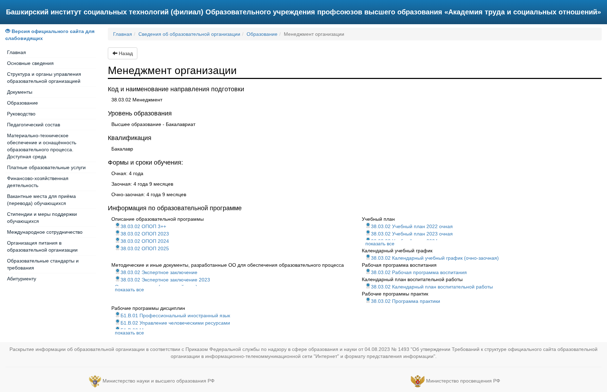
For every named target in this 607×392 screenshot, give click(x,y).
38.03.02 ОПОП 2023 (144, 234)
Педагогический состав (33, 124)
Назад (125, 53)
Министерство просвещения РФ (463, 381)
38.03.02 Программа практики (405, 301)
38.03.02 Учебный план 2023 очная (412, 234)
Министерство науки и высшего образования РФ (159, 381)
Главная (16, 52)
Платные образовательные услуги (46, 167)
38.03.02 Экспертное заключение (158, 272)
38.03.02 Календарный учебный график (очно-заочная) (435, 258)
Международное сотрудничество (45, 232)
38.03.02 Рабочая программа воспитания (419, 272)
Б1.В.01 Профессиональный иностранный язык (175, 315)
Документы (19, 92)
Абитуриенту (21, 278)
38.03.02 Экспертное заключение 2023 (165, 280)
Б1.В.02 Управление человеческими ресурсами (175, 323)
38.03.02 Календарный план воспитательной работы (432, 287)
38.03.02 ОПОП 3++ (143, 226)
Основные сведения (30, 63)
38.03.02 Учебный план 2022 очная (412, 226)
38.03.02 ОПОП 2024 (144, 241)
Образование (22, 103)
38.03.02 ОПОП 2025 (144, 248)
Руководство (21, 114)
